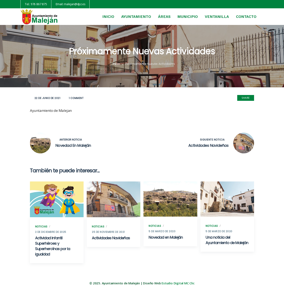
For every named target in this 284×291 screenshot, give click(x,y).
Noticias (41, 226)
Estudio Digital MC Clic (178, 283)
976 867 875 (39, 4)
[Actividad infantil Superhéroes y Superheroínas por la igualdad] (57, 199)
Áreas (164, 16)
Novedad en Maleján (166, 237)
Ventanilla (217, 16)
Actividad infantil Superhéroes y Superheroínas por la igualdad (52, 246)
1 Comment (76, 98)
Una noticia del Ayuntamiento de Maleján (227, 240)
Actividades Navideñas (111, 237)
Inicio (108, 16)
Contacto (246, 16)
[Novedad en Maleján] (170, 199)
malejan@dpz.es (74, 4)
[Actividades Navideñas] (113, 199)
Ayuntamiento (136, 16)
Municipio (187, 16)
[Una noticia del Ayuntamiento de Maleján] (227, 199)
